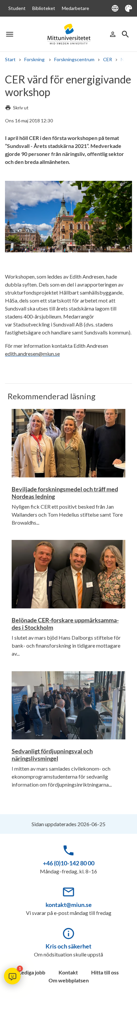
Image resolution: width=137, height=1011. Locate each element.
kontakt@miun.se (69, 904)
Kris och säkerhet (68, 946)
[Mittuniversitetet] (68, 34)
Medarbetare (75, 8)
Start (10, 59)
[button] (12, 976)
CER (107, 59)
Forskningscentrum (74, 59)
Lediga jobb (32, 972)
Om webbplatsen (69, 980)
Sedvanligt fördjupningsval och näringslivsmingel (52, 754)
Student (17, 8)
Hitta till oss (105, 972)
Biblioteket (43, 8)
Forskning (35, 59)
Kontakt (68, 972)
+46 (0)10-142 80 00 (68, 863)
